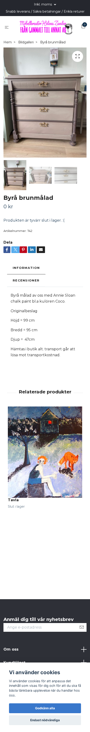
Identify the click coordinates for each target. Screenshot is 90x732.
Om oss (10, 649)
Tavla (13, 500)
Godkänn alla (45, 708)
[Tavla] (45, 452)
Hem (7, 42)
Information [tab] (26, 268)
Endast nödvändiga (45, 720)
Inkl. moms (43, 4)
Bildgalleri (26, 42)
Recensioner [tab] (26, 280)
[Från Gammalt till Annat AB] (46, 27)
